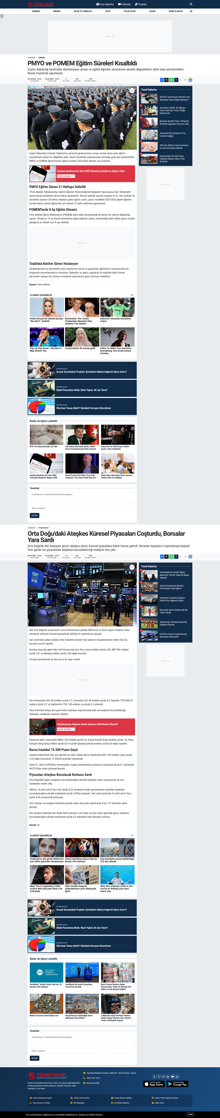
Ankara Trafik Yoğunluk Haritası (166, 1098)
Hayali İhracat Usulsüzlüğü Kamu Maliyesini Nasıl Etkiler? (79, 1016)
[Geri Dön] (2, 16)
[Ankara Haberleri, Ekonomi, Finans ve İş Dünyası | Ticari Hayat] (40, 4)
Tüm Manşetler (78, 1103)
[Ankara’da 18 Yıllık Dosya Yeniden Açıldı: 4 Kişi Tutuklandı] (118, 434)
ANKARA (56, 11)
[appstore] (154, 1084)
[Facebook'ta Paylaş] (162, 80)
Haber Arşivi (159, 1103)
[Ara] (191, 4)
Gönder (35, 515)
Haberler (31, 58)
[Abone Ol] (190, 80)
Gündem (41, 58)
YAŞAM (152, 11)
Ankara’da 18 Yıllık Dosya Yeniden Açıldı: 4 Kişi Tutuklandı (115, 447)
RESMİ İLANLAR (176, 11)
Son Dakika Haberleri (121, 1103)
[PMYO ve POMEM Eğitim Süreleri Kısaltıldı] (82, 118)
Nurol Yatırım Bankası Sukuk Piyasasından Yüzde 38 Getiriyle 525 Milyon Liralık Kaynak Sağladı (116, 986)
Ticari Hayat (43, 528)
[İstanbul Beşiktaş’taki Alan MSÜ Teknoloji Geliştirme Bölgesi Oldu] (46, 463)
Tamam (190, 1114)
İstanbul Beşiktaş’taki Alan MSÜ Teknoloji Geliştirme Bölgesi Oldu (43, 476)
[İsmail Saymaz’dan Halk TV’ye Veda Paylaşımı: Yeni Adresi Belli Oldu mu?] (82, 463)
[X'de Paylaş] (166, 80)
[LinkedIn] (168, 1076)
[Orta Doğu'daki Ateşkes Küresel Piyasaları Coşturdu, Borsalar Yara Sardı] (82, 594)
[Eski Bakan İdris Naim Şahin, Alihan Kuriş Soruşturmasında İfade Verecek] (82, 434)
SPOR (107, 11)
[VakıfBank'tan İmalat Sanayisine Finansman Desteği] (82, 972)
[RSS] (177, 1076)
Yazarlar (142, 4)
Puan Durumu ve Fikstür (41, 1103)
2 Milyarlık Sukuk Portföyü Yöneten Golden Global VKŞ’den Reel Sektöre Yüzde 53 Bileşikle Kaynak (116, 1018)
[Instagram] (163, 1076)
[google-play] (177, 1084)
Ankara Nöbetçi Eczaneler (42, 1098)
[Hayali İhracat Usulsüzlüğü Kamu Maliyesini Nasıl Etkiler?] (82, 1003)
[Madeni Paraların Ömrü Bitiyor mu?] (46, 1003)
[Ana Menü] (191, 11)
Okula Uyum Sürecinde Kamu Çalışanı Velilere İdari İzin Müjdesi (116, 476)
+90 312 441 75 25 (93, 1078)
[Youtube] (172, 1076)
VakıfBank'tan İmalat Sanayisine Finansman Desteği (78, 985)
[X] (159, 1076)
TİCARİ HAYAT (129, 11)
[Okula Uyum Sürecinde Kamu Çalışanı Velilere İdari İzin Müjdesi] (118, 463)
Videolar (126, 4)
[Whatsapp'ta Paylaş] (171, 80)
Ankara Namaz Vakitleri (123, 1098)
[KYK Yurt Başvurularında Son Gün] (46, 434)
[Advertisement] (110, 36)
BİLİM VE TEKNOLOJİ (83, 11)
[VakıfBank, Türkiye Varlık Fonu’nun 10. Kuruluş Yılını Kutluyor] (46, 972)
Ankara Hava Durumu (82, 1098)
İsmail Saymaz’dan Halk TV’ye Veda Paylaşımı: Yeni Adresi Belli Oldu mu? (80, 476)
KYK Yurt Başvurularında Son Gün (43, 446)
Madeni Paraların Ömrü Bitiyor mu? (44, 1015)
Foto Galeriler (107, 4)
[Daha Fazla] (176, 80)
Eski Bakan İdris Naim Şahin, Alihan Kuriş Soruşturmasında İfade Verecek (80, 447)
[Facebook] (154, 1076)
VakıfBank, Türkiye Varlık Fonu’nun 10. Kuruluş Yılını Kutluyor (46, 985)
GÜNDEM (36, 11)
